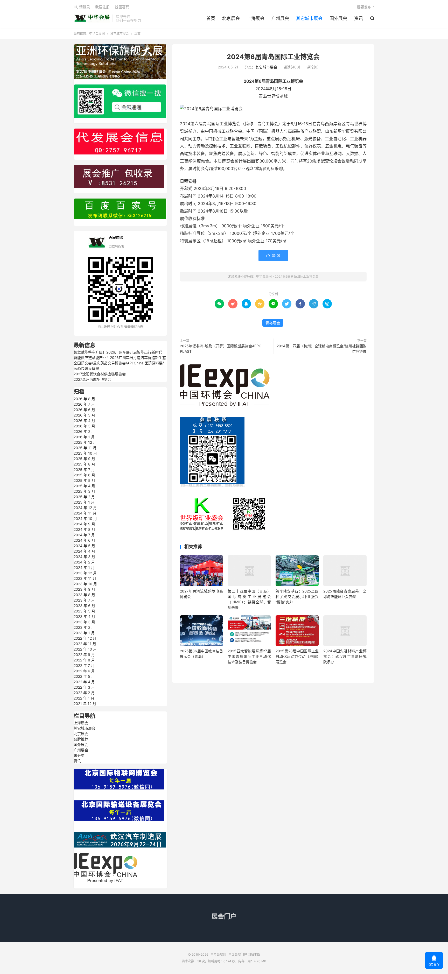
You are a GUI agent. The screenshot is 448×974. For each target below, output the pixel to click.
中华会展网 (92, 18)
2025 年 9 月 (84, 458)
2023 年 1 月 (84, 633)
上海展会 (255, 18)
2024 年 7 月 (84, 535)
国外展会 (338, 18)
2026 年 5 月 (84, 415)
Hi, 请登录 (82, 7)
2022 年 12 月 (85, 638)
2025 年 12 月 (85, 442)
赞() (273, 255)
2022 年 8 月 (84, 660)
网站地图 (254, 954)
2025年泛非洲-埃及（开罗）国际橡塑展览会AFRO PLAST (221, 349)
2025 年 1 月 (84, 502)
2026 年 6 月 (84, 409)
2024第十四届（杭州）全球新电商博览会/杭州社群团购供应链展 (322, 349)
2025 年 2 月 (84, 497)
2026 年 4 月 (84, 420)
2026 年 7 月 (84, 404)
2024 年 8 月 (84, 529)
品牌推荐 (81, 739)
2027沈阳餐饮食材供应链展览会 (100, 374)
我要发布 (364, 7)
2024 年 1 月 (84, 567)
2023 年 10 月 (85, 584)
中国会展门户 (237, 954)
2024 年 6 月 (84, 540)
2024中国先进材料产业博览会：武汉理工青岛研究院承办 (344, 656)
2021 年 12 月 (85, 703)
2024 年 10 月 (85, 518)
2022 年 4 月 (84, 682)
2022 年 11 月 (85, 643)
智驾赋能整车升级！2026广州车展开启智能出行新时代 (118, 352)
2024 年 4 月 (84, 551)
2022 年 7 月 (84, 665)
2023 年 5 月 (84, 611)
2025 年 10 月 (85, 453)
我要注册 (102, 7)
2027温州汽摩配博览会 (92, 379)
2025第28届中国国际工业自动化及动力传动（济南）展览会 (297, 656)
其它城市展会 (309, 18)
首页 (210, 18)
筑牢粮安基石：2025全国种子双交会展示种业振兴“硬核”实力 (297, 596)
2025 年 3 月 (84, 491)
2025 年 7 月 (84, 469)
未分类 (79, 755)
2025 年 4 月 (84, 486)
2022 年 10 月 (85, 649)
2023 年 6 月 (84, 605)
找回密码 (122, 7)
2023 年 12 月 (85, 573)
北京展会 (231, 18)
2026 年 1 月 (84, 437)
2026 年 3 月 (84, 426)
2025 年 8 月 (84, 464)
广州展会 (280, 18)
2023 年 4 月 (84, 616)
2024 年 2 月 (84, 562)
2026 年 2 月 (84, 431)
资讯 (358, 18)
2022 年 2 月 (84, 692)
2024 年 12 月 (85, 507)
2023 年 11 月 (85, 578)
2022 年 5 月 (84, 676)
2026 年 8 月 (84, 399)
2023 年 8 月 (84, 594)
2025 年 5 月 (84, 480)
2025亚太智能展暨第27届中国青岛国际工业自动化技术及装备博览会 (249, 656)
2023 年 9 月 (84, 589)
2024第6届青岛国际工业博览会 (273, 57)
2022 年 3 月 (84, 687)
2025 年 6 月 (84, 475)
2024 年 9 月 (84, 524)
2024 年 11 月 (85, 513)
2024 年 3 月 (84, 556)
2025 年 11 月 (85, 448)
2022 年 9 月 (84, 654)
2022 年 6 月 (84, 671)
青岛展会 (272, 323)
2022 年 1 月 (84, 698)
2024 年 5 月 (84, 546)
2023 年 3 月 (84, 622)
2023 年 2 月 (84, 627)
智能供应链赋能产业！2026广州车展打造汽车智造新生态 (120, 357)
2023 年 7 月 (84, 600)
